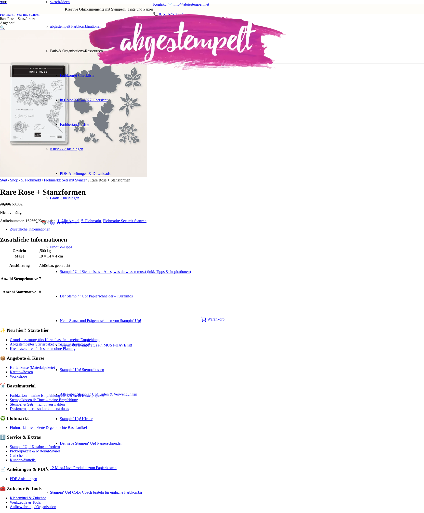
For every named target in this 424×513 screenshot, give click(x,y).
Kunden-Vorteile (23, 460)
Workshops (18, 376)
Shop (14, 180)
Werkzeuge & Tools (25, 502)
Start (3, 180)
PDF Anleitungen (23, 479)
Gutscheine (18, 455)
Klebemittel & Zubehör (28, 498)
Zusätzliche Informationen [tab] (30, 229)
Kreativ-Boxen (21, 372)
